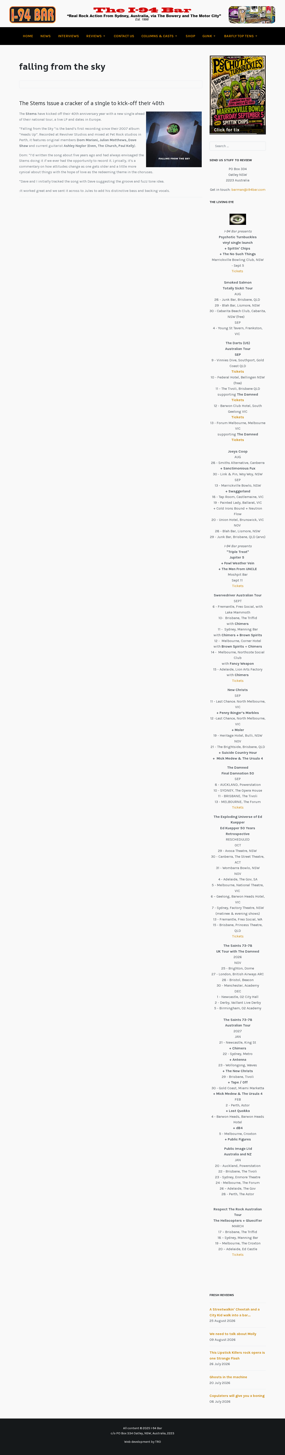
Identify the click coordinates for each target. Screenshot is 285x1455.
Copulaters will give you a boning (237, 1396)
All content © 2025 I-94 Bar (142, 1428)
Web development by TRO (142, 1442)
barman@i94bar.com (248, 189)
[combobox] (238, 146)
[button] (96, 36)
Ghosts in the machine (228, 1377)
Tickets (238, 271)
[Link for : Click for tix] (238, 95)
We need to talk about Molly (233, 1334)
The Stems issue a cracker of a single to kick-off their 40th (91, 103)
